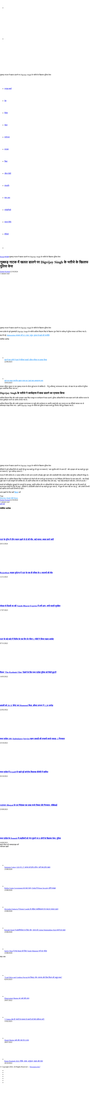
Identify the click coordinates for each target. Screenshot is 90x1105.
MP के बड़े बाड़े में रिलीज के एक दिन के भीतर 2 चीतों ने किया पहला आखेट (27, 639)
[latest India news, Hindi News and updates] (15, 25)
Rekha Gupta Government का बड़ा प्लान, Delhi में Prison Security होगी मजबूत (30, 888)
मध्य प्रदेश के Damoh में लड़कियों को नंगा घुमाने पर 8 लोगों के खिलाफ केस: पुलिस (30, 838)
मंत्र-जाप (7, 198)
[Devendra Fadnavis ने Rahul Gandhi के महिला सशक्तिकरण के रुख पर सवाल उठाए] (16, 907)
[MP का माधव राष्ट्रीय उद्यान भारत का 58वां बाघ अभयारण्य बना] (16, 379)
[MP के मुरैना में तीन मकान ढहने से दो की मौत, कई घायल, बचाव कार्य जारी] (21, 535)
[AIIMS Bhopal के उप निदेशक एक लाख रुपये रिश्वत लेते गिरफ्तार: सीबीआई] (21, 801)
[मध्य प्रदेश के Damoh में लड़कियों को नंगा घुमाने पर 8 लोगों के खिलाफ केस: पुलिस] (21, 834)
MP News (14, 498)
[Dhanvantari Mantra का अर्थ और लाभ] (16, 996)
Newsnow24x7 (35, 1067)
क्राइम (6, 149)
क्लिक (16, 492)
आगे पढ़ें (2, 504)
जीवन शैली (7, 173)
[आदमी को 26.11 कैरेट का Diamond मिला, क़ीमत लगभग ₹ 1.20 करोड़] (21, 701)
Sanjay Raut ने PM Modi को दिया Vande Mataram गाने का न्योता (25, 951)
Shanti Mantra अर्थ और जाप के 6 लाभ (16, 1040)
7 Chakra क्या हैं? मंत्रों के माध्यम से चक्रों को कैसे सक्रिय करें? (24, 1019)
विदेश (6, 113)
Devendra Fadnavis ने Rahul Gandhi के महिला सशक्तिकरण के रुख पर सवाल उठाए (31, 909)
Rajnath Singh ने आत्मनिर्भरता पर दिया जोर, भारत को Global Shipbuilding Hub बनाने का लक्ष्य (34, 930)
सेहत (5, 125)
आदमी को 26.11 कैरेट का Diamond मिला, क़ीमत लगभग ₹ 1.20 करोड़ (26, 705)
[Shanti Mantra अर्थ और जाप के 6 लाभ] (16, 1038)
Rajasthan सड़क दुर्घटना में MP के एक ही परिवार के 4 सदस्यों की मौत (26, 573)
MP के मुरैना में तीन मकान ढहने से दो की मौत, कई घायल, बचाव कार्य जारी (27, 539)
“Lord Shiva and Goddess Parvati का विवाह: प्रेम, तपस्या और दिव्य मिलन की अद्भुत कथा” (33, 977)
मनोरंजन (7, 137)
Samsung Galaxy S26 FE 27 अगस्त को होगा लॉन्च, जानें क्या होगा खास (27, 867)
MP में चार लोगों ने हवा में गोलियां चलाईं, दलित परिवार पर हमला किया (25, 360)
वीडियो (6, 234)
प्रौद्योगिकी (7, 210)
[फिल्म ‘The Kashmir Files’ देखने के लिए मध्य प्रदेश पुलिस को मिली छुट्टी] (21, 668)
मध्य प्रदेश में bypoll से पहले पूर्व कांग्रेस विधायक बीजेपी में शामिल (24, 772)
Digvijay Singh (5, 498)
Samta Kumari (5, 272)
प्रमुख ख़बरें (8, 89)
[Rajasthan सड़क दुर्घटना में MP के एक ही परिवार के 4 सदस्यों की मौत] (21, 568)
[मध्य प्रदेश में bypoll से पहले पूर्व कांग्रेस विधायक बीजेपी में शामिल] (21, 767)
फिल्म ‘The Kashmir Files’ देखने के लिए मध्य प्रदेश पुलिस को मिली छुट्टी (28, 672)
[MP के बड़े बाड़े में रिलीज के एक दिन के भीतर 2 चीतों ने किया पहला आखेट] (21, 635)
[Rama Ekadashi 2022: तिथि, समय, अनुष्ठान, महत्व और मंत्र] (16, 1059)
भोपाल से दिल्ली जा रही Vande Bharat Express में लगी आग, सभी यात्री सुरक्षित (30, 606)
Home (2, 257)
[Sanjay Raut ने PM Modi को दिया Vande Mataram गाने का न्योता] (16, 949)
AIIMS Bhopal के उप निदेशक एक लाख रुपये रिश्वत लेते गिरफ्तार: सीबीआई (28, 805)
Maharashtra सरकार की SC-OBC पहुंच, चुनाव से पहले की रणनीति (28, 335)
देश (5, 101)
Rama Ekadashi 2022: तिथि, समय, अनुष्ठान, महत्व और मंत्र (23, 1061)
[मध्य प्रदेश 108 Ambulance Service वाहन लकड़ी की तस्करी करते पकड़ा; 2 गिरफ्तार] (21, 734)
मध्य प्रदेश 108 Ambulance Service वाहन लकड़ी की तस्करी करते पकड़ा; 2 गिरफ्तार (32, 739)
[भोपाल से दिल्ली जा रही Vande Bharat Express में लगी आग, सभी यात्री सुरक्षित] (21, 601)
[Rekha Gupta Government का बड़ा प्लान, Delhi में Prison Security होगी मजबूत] (16, 886)
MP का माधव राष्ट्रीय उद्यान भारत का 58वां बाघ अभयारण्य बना (23, 381)
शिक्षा (5, 161)
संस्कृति (6, 185)
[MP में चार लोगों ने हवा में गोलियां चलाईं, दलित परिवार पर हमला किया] (16, 358)
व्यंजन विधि (7, 222)
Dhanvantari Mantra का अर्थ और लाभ (16, 998)
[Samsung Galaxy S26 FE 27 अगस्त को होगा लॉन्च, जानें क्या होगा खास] (16, 865)
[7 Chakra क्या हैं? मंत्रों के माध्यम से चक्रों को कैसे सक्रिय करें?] (16, 1017)
